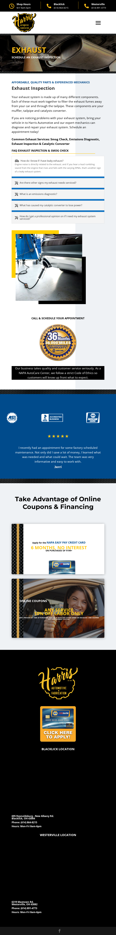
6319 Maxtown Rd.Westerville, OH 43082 (24, 903)
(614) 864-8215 (61, 7)
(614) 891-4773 (98, 7)
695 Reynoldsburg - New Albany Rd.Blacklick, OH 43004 (33, 817)
